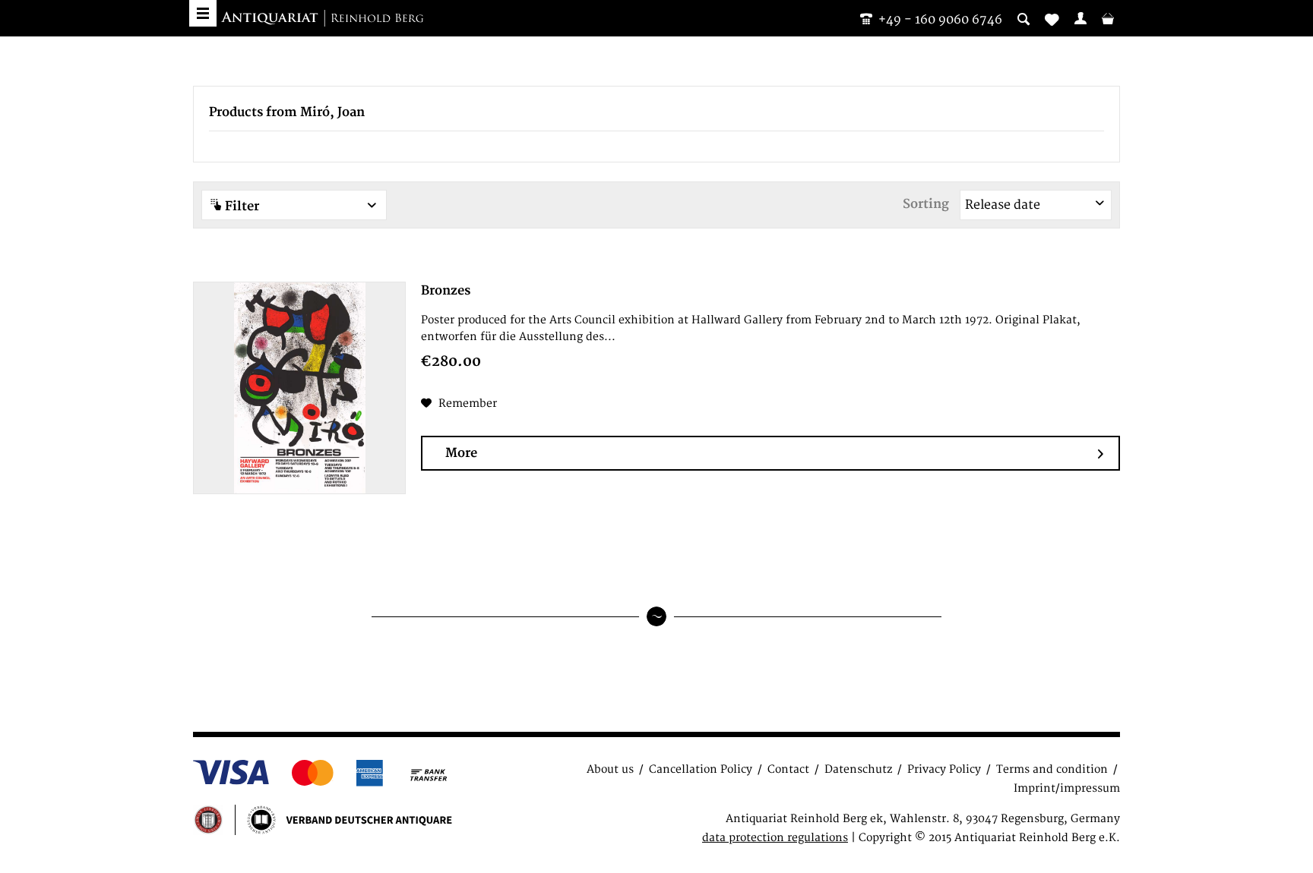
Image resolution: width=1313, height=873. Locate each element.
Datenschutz (858, 769)
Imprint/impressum (1067, 788)
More (461, 453)
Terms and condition (1052, 769)
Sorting (926, 204)
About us (610, 769)
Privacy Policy (944, 769)
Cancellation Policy (700, 769)
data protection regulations (775, 837)
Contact (788, 769)
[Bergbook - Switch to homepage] (322, 19)
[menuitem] (1080, 18)
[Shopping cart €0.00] (1108, 18)
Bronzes (445, 290)
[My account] (1080, 18)
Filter (240, 206)
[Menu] (203, 13)
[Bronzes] (299, 388)
